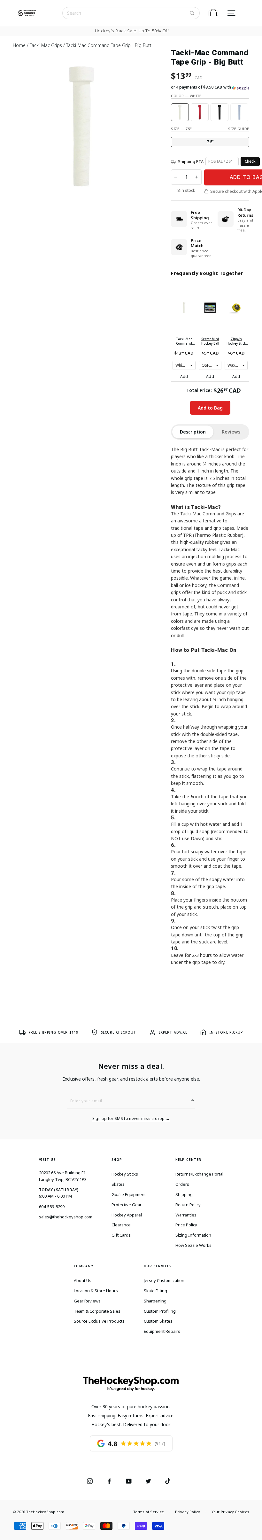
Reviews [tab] (231, 432)
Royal (239, 112)
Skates (118, 1184)
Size (181, 128)
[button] (210, 87)
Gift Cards (121, 1235)
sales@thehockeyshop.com (65, 1217)
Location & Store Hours (96, 1291)
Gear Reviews (87, 1301)
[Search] (192, 13)
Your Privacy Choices (230, 1511)
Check (250, 161)
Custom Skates (158, 1321)
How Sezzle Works (193, 1245)
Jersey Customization (164, 1280)
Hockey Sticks (125, 1174)
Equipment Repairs (162, 1331)
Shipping (184, 1194)
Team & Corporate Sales (97, 1311)
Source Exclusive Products (99, 1321)
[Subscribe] (190, 1101)
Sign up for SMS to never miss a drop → (131, 1118)
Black (219, 112)
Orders (182, 1184)
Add (184, 376)
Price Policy (186, 1225)
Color (186, 95)
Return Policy (188, 1205)
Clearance (121, 1225)
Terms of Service (148, 1511)
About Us (82, 1280)
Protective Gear (127, 1205)
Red (200, 112)
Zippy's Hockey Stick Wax (236, 341)
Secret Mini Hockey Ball (210, 341)
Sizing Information (193, 1235)
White (180, 112)
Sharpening (155, 1301)
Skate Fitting (155, 1291)
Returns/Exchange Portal (199, 1174)
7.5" (210, 141)
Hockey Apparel (127, 1215)
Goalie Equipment (129, 1194)
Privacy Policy (187, 1511)
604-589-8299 (52, 1206)
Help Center (188, 1159)
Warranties (185, 1215)
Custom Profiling (160, 1311)
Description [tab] (193, 432)
